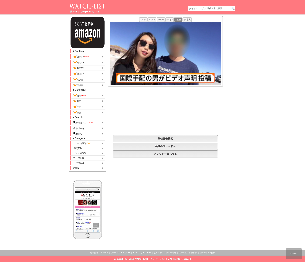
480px (161, 19)
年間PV (80, 68)
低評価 (80, 85)
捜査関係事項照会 (207, 253)
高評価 (80, 79)
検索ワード (80, 134)
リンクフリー (138, 253)
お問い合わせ (170, 253)
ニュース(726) (79, 143)
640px (169, 19)
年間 (79, 107)
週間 (79, 96)
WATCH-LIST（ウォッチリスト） (151, 259)
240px (143, 19)
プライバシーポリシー (120, 253)
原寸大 (187, 19)
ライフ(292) (78, 163)
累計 (79, 113)
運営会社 (104, 253)
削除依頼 (193, 253)
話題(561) (77, 148)
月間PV (80, 62)
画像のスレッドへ (165, 146)
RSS (149, 253)
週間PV (80, 57)
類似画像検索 (165, 138)
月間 (79, 101)
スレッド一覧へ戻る (165, 154)
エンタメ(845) (79, 153)
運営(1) (76, 168)
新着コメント (81, 123)
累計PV (80, 74)
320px (152, 19)
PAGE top (294, 253)
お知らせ (158, 253)
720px (178, 19)
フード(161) (78, 158)
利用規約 (94, 253)
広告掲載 (182, 253)
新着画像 (79, 128)
